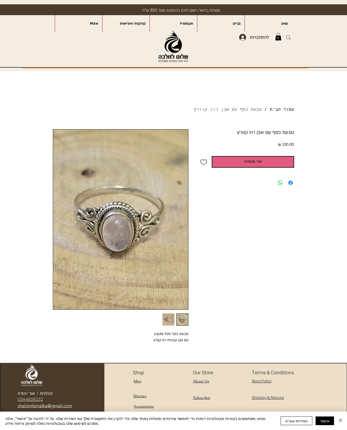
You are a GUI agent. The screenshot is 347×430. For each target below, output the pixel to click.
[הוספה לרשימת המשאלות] (204, 162)
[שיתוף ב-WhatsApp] (280, 183)
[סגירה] (340, 421)
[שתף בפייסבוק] (290, 183)
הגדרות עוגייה (296, 421)
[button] (278, 36)
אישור (324, 421)
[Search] (288, 37)
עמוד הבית (282, 109)
